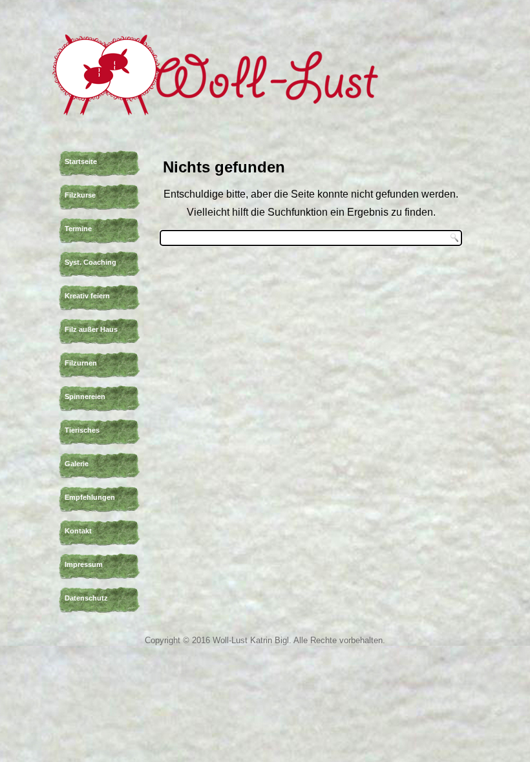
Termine (78, 228)
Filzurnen (81, 363)
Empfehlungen (90, 497)
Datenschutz (86, 598)
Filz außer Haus (91, 329)
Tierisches (82, 430)
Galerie (77, 464)
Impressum (84, 564)
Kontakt (78, 531)
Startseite (81, 161)
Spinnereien (85, 396)
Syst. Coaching (90, 262)
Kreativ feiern (87, 296)
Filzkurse (80, 195)
